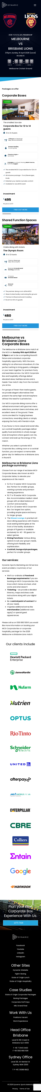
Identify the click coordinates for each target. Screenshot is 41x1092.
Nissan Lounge (17, 518)
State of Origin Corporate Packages (20, 994)
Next (34, 109)
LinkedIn (20, 953)
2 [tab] (18, 116)
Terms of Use (24, 1089)
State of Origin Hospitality (20, 981)
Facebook (20, 945)
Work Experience (20, 1021)
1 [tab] (16, 116)
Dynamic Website (20, 970)
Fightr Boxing (20, 974)
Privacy (15, 1089)
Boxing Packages (20, 998)
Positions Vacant (20, 1017)
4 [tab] (22, 116)
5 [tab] (25, 116)
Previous (6, 109)
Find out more (20, 209)
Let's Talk (18, 923)
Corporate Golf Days (21, 1002)
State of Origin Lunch (20, 977)
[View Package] (20, 109)
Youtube (20, 949)
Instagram (20, 956)
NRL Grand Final (20, 1005)
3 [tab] (20, 116)
